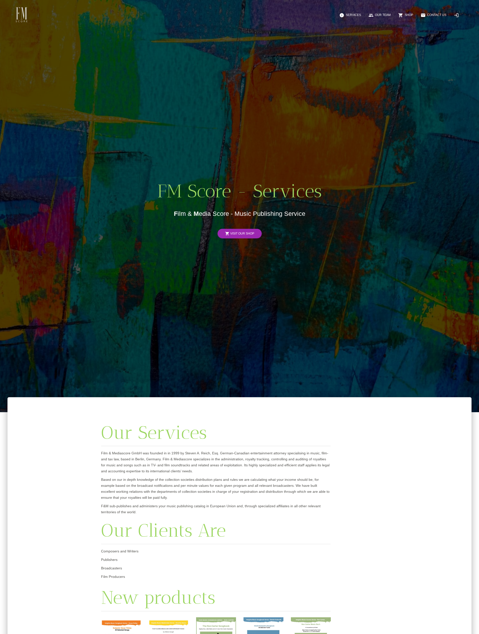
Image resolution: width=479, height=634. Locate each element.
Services (350, 15)
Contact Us (433, 15)
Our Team (379, 15)
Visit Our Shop (239, 233)
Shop (405, 15)
